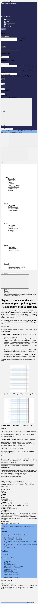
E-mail (19, 66)
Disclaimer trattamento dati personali (11, 589)
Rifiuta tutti (15, 465)
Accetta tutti (27, 465)
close (2, 162)
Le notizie (7, 292)
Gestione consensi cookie (11, 572)
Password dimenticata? (7, 43)
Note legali (7, 563)
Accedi (3, 29)
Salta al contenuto (6, 1)
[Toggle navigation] (15, 154)
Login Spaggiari (9, 72)
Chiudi (3, 84)
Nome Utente (21, 38)
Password (20, 40)
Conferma (9, 128)
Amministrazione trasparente (12, 574)
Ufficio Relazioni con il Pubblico (13, 566)
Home (6, 289)
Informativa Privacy (9, 564)
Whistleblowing (8, 571)
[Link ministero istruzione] (8, 3)
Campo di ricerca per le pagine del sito (11, 271)
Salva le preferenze (14, 523)
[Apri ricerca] (23, 140)
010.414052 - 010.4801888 (14, 539)
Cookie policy (8, 561)
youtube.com (4, 489)
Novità (6, 291)
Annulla (3, 128)
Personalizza (4, 465)
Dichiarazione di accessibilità (12, 567)
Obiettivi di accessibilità (10, 569)
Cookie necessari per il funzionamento (11, 481)
